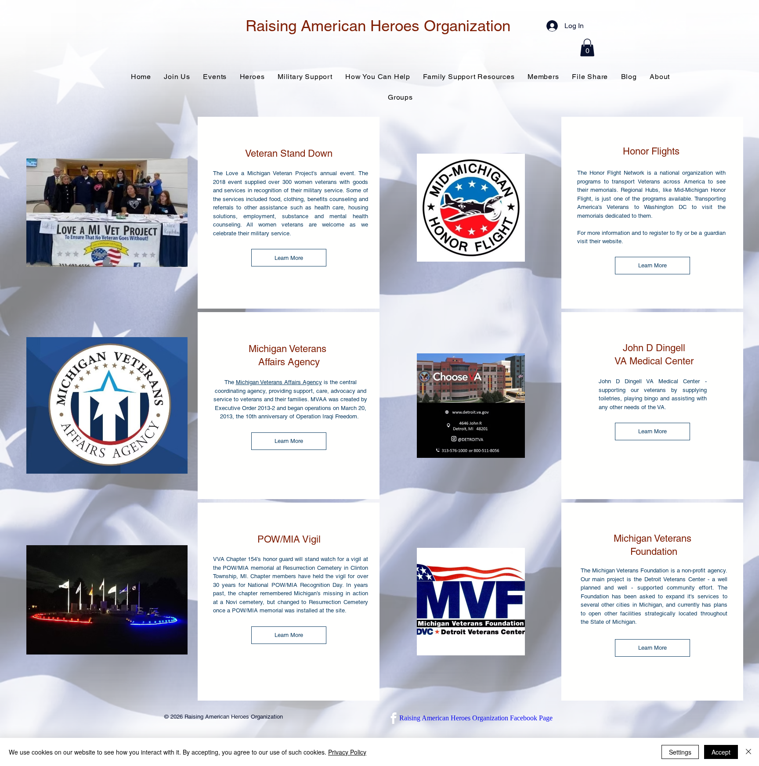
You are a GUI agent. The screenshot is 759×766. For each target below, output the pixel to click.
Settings (680, 752)
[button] (587, 48)
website (612, 241)
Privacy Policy (347, 752)
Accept (721, 752)
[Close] (748, 752)
